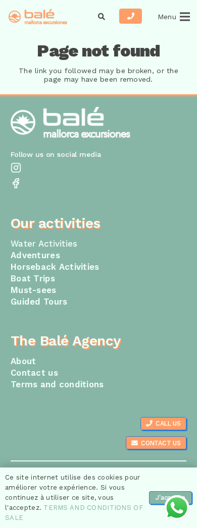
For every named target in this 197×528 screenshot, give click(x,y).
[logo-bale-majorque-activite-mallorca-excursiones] (38, 16)
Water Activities (44, 244)
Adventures (35, 255)
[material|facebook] (98, 184)
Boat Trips (33, 278)
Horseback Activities (55, 267)
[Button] (130, 16)
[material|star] (98, 168)
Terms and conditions (57, 384)
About (23, 361)
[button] (102, 16)
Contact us (34, 373)
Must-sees (34, 290)
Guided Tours (39, 302)
